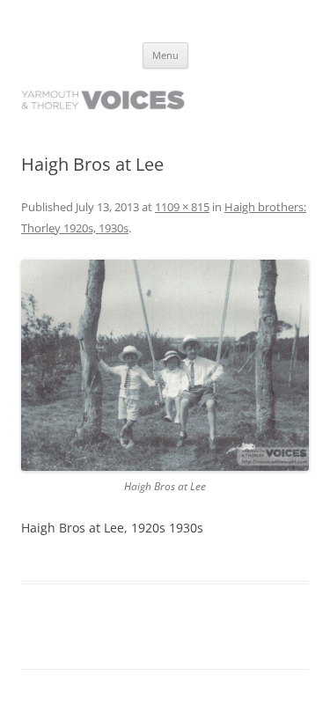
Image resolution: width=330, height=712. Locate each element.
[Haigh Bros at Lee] (165, 365)
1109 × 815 (182, 207)
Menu (165, 55)
